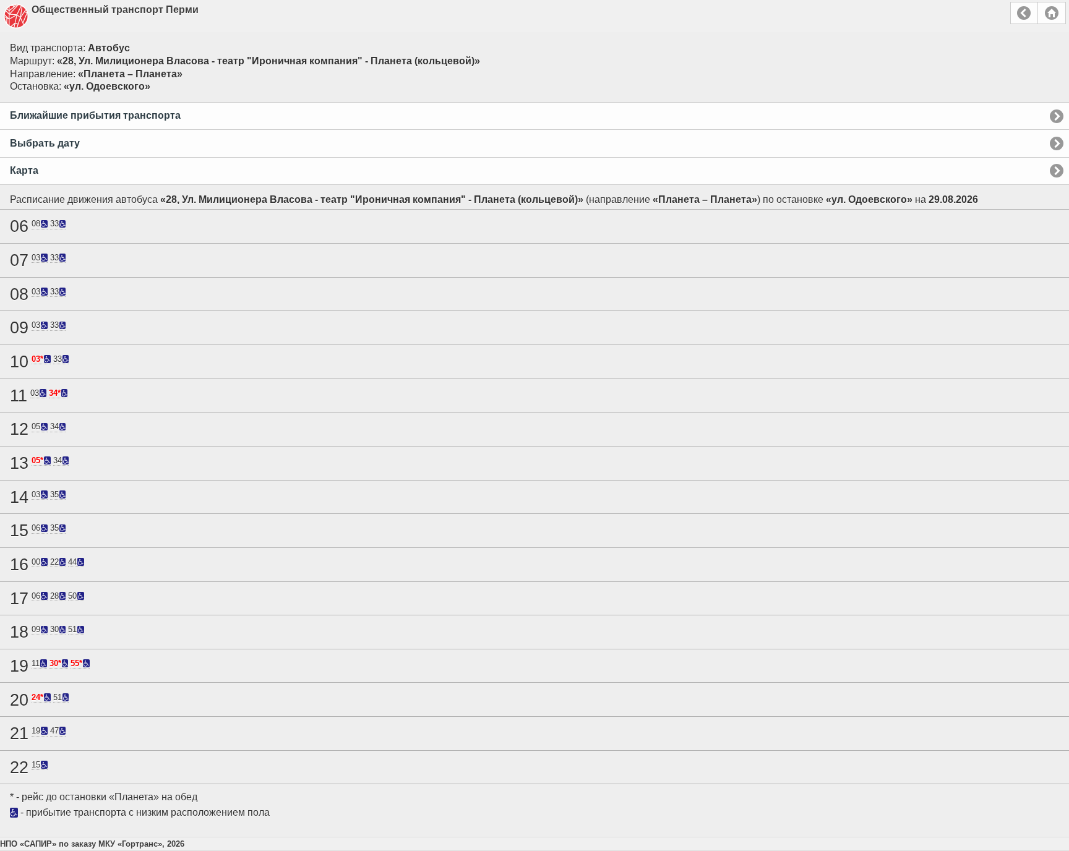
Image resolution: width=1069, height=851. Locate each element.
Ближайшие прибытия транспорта (95, 115)
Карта (24, 170)
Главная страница (1051, 13)
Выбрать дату (45, 143)
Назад (1024, 13)
